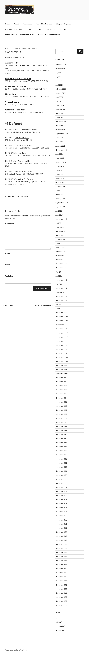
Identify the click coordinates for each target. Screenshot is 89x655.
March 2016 (59, 247)
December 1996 (61, 386)
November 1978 (61, 483)
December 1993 (61, 402)
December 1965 (61, 560)
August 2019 (60, 186)
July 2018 (58, 211)
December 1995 (61, 390)
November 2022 (61, 126)
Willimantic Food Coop (15, 110)
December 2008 (61, 321)
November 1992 (61, 410)
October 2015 (60, 256)
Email (8, 265)
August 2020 (60, 166)
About (16, 24)
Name (8, 253)
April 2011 (58, 308)
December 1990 (61, 418)
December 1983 (61, 455)
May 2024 (59, 101)
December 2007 (61, 329)
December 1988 (61, 426)
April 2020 (59, 174)
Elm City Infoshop (22, 137)
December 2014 (61, 264)
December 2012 (61, 288)
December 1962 (61, 573)
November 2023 (61, 113)
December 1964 (61, 565)
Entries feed (59, 622)
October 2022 (60, 130)
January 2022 (60, 146)
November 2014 (61, 268)
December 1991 (61, 414)
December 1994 (61, 394)
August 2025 (60, 73)
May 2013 (58, 284)
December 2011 (61, 296)
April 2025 (59, 85)
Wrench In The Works (24, 179)
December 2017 (61, 219)
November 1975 (61, 508)
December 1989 (61, 422)
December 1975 (61, 504)
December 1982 (61, 459)
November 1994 (61, 398)
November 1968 (61, 544)
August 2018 (60, 207)
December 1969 (61, 536)
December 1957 (61, 597)
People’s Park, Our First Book (49, 34)
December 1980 (61, 467)
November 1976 (61, 500)
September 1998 (61, 373)
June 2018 (59, 215)
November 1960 (61, 593)
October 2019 (60, 182)
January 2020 (60, 178)
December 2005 (61, 337)
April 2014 (59, 276)
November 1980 (61, 471)
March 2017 (59, 227)
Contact (38, 29)
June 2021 (59, 154)
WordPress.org (61, 630)
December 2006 (61, 333)
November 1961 (61, 585)
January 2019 (60, 199)
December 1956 (61, 605)
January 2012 (60, 292)
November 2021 (61, 150)
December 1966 (61, 552)
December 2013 (61, 280)
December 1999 (61, 365)
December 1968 (61, 540)
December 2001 (61, 353)
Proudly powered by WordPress (16, 650)
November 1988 (61, 430)
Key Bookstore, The (22, 161)
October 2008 (60, 325)
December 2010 (61, 313)
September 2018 (61, 203)
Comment (9, 224)
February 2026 (60, 65)
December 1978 (61, 479)
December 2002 (61, 349)
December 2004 (61, 341)
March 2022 (59, 142)
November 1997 (61, 382)
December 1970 (61, 528)
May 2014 (58, 272)
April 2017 (58, 223)
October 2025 (60, 69)
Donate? (62, 29)
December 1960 (61, 589)
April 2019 (59, 191)
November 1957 (61, 601)
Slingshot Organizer (64, 24)
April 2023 (59, 117)
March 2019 (59, 195)
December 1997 (61, 378)
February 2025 (60, 89)
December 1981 (61, 463)
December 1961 (61, 581)
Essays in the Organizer (14, 29)
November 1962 (61, 577)
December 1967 (61, 548)
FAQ (29, 29)
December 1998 (61, 369)
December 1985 (61, 447)
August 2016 (60, 239)
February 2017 (60, 231)
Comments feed (61, 626)
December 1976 (61, 495)
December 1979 (61, 475)
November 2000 (61, 361)
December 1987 (61, 434)
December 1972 (61, 520)
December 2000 (61, 357)
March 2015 (59, 260)
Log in (57, 618)
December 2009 (61, 317)
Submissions (50, 29)
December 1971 (61, 524)
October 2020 (60, 162)
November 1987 (61, 439)
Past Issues (27, 24)
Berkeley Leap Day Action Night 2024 (19, 34)
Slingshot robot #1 (28, 49)
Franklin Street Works (23, 145)
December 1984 (61, 451)
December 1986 (61, 443)
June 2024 (59, 97)
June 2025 (59, 81)
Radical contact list (18, 196)
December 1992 (61, 406)
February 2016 (60, 252)
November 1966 (61, 556)
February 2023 (60, 121)
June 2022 (59, 138)
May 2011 (58, 304)
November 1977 (61, 491)
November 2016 (61, 235)
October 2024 (60, 93)
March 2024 (59, 105)
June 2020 (59, 170)
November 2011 (61, 300)
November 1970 (61, 532)
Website (9, 276)
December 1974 (61, 512)
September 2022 (61, 134)
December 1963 (61, 569)
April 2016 (59, 243)
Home (7, 24)
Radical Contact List (44, 24)
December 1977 (61, 487)
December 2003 (61, 345)
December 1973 (61, 516)
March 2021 (59, 158)
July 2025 (58, 77)
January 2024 (60, 109)
